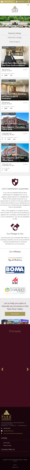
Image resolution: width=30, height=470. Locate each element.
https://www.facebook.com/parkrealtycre (13, 433)
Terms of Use (15, 467)
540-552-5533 (21, 1)
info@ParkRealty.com (8, 1)
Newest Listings (18, 33)
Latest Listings (6, 442)
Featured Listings (15, 37)
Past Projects (14, 42)
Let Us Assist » (15, 314)
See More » (25, 69)
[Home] (15, 9)
